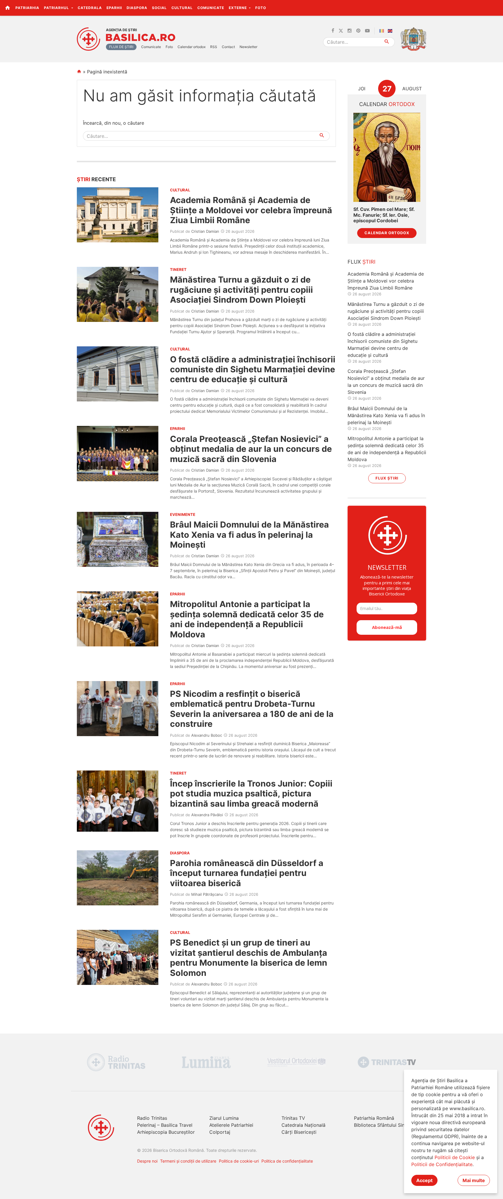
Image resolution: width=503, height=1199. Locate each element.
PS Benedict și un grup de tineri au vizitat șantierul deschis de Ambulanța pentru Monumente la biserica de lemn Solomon (248, 957)
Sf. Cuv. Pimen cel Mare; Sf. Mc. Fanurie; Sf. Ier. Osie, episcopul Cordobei (384, 215)
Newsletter (248, 47)
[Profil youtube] (367, 31)
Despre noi (147, 1161)
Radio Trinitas (152, 1118)
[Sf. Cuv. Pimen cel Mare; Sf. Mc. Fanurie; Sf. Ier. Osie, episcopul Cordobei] (386, 157)
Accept (424, 1180)
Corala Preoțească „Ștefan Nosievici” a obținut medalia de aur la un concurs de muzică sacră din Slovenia (251, 449)
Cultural (182, 8)
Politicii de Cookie (455, 1157)
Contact (228, 47)
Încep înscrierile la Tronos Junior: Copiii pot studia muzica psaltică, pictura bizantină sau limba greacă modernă (251, 793)
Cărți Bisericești (298, 1132)
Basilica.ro (140, 37)
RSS (213, 47)
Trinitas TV (293, 1118)
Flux (362, 262)
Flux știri (387, 478)
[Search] (387, 42)
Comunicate (210, 8)
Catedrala (90, 8)
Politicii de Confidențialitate (441, 1164)
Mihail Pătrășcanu (207, 894)
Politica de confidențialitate (287, 1161)
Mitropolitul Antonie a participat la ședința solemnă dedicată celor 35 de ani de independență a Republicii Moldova (247, 619)
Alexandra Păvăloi (207, 814)
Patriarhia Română (374, 1118)
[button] (495, 7)
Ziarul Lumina (224, 1118)
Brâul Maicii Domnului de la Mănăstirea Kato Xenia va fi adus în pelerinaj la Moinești (249, 534)
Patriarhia (27, 8)
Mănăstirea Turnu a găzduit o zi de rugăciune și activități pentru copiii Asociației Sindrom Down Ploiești (241, 289)
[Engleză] (391, 31)
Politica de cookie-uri (239, 1161)
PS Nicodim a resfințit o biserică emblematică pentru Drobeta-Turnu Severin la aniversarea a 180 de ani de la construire (252, 709)
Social (159, 8)
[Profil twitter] (341, 31)
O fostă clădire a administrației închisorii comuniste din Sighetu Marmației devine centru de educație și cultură (252, 369)
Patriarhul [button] (57, 8)
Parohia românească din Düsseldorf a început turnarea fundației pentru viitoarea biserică (246, 873)
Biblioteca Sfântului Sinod (382, 1125)
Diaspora (137, 8)
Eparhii (114, 8)
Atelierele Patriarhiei (231, 1125)
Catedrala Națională (303, 1125)
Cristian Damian (205, 231)
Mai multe (474, 1180)
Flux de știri (121, 47)
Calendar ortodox (192, 47)
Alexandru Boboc (206, 735)
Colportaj (219, 1132)
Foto (260, 8)
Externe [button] (238, 8)
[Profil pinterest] (358, 31)
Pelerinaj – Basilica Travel (164, 1125)
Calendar (387, 104)
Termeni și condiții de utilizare (188, 1161)
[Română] (382, 31)
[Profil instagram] (350, 31)
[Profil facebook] (333, 31)
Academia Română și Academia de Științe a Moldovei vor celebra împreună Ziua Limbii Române (251, 210)
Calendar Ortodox (386, 233)
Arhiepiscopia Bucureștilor (166, 1132)
